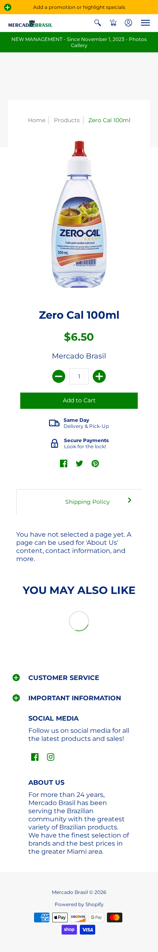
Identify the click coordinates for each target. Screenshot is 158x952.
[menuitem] (97, 23)
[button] (7, 7)
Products (67, 120)
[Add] (99, 376)
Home (36, 120)
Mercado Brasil (79, 356)
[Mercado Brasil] (30, 23)
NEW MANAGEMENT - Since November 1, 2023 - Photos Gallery (79, 42)
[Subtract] (58, 376)
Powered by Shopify (79, 904)
